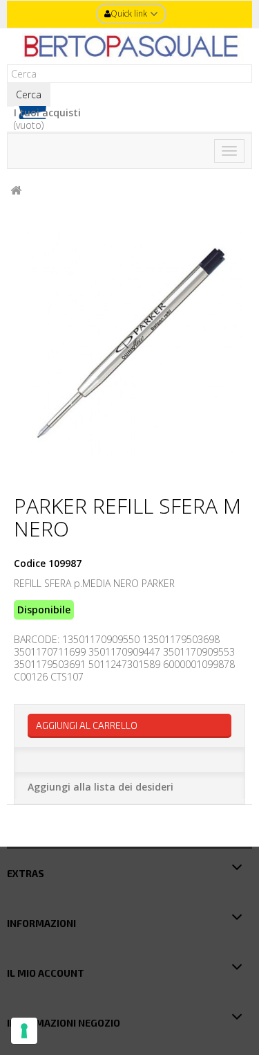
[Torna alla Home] (16, 190)
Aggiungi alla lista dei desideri (100, 786)
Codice (30, 563)
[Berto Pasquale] (129, 46)
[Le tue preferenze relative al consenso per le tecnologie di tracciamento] (24, 1031)
